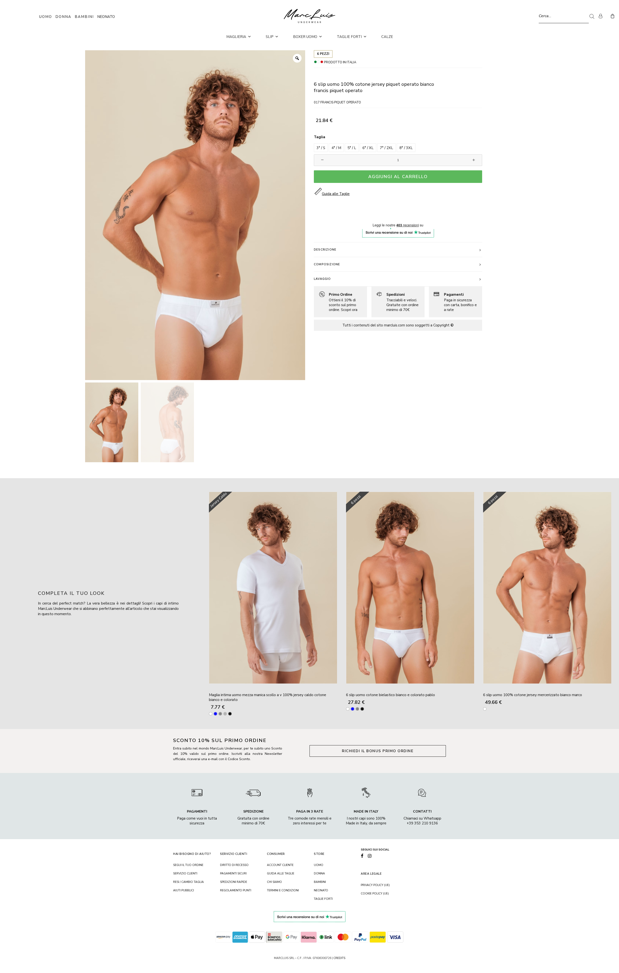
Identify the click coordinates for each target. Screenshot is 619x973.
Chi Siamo (274, 882)
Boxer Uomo (305, 36)
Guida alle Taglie (280, 873)
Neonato (106, 16)
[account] (603, 16)
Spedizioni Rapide (233, 882)
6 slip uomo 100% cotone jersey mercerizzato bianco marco (532, 694)
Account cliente (280, 865)
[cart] (612, 16)
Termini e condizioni (283, 890)
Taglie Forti (349, 36)
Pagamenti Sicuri (233, 873)
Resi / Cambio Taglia (188, 882)
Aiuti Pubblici (183, 890)
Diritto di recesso (234, 865)
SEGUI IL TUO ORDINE (188, 865)
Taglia (319, 137)
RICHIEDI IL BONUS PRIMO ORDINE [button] (377, 751)
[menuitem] (603, 16)
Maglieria (236, 36)
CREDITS (339, 958)
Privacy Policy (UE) (375, 885)
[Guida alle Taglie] (338, 302)
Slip (269, 36)
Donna (63, 16)
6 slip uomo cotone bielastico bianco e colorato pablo (390, 694)
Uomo (45, 16)
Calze (387, 36)
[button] (321, 147)
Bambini (84, 16)
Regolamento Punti (235, 890)
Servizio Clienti (185, 873)
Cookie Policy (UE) (375, 893)
